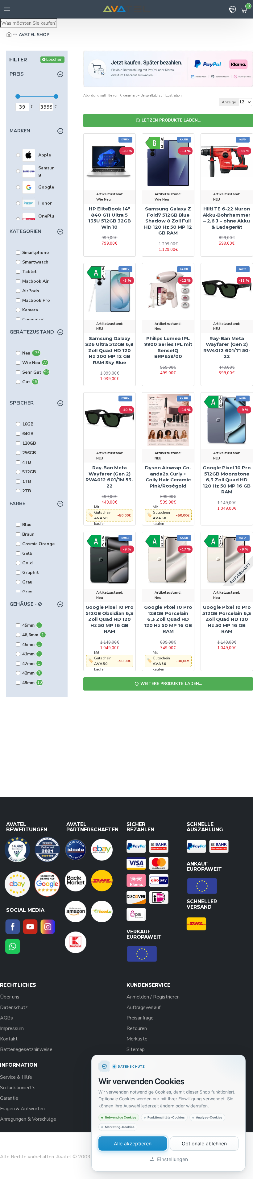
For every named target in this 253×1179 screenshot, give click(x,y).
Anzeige (229, 102)
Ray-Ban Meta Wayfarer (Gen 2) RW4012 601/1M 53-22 (109, 477)
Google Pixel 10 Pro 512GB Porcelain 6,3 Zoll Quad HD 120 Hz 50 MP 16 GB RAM (226, 619)
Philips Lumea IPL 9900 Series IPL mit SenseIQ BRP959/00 (168, 347)
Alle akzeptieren (132, 1143)
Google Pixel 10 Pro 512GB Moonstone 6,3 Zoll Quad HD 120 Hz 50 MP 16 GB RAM (227, 480)
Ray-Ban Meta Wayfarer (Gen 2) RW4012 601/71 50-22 (226, 347)
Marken (20, 130)
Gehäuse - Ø (26, 604)
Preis (17, 74)
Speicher (22, 403)
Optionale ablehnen (204, 1143)
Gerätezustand (32, 332)
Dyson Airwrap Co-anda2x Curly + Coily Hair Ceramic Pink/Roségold (168, 477)
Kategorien (25, 231)
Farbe (17, 503)
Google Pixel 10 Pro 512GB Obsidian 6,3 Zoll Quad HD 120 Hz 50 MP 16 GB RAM (109, 619)
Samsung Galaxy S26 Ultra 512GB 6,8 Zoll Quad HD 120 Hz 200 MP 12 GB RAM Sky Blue (109, 350)
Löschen (54, 59)
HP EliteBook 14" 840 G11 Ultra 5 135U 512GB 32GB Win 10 (109, 218)
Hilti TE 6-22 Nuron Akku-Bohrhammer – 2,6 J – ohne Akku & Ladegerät (227, 218)
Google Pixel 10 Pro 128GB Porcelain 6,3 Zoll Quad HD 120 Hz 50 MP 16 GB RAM (168, 619)
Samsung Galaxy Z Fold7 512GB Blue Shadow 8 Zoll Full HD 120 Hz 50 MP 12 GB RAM (168, 221)
